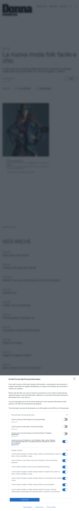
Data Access (39, 507)
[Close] (75, 379)
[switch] (65, 419)
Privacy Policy (51, 507)
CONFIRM (24, 500)
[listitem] (39, 415)
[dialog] (39, 443)
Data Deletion (27, 507)
